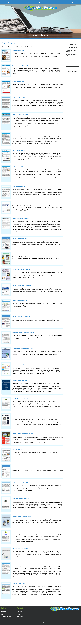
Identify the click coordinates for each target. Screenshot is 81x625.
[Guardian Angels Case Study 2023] (6, 238)
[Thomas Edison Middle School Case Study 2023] (6, 415)
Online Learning (4, 611)
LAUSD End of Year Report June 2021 (20, 114)
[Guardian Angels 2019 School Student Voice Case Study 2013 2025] (6, 203)
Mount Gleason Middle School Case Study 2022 (22, 348)
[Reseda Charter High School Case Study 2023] (6, 380)
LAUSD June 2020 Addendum (18, 150)
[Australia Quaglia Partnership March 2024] (6, 218)
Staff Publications (21, 614)
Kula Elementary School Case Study (20, 254)
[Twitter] (73, 2)
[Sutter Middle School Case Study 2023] (6, 398)
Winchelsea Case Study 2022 (18, 449)
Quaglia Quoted (20, 616)
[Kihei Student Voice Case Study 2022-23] (6, 269)
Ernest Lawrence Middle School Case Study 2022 (22, 433)
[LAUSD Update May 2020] (6, 166)
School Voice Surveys (5, 613)
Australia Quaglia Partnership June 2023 (21, 300)
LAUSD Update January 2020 (18, 186)
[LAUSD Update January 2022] (6, 97)
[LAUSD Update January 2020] (6, 186)
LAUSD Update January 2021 (18, 134)
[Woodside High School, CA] (6, 50)
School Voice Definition (6, 616)
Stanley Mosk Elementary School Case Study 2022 (23, 332)
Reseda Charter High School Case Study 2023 (22, 380)
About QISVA (19, 613)
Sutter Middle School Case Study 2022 (20, 531)
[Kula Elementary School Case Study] (6, 254)
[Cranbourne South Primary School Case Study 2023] (6, 364)
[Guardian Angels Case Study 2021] (6, 466)
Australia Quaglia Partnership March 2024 (21, 218)
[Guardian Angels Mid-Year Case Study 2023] (6, 285)
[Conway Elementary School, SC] (6, 81)
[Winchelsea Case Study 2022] (6, 449)
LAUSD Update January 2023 (18, 564)
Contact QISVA (20, 611)
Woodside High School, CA (18, 50)
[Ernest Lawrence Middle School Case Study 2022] (6, 433)
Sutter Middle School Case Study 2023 (20, 398)
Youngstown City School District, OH (20, 65)
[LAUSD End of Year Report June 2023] (6, 482)
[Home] (8, 2)
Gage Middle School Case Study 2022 (20, 548)
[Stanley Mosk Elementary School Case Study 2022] (6, 332)
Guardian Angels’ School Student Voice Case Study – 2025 (24, 203)
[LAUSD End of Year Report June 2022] (6, 583)
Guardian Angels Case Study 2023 (19, 238)
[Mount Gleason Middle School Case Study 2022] (6, 348)
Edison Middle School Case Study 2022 (20, 498)
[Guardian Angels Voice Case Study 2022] (6, 316)
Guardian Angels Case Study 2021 (19, 466)
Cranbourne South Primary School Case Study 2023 (23, 364)
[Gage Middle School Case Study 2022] (6, 548)
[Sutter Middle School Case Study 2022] (6, 531)
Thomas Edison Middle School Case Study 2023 (22, 415)
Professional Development (6, 614)
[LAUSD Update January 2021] (6, 134)
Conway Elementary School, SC (19, 81)
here (26, 292)
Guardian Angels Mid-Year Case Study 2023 (21, 285)
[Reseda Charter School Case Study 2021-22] (6, 516)
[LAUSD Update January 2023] (6, 564)
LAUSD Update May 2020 (17, 166)
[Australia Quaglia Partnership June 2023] (6, 300)
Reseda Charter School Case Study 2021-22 (21, 516)
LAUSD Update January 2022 (18, 97)
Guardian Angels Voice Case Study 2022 (21, 316)
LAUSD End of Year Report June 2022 (20, 583)
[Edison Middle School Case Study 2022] (6, 498)
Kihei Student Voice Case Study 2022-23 (21, 269)
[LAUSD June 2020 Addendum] (6, 150)
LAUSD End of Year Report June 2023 (20, 482)
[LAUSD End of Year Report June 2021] (6, 114)
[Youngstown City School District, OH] (6, 65)
